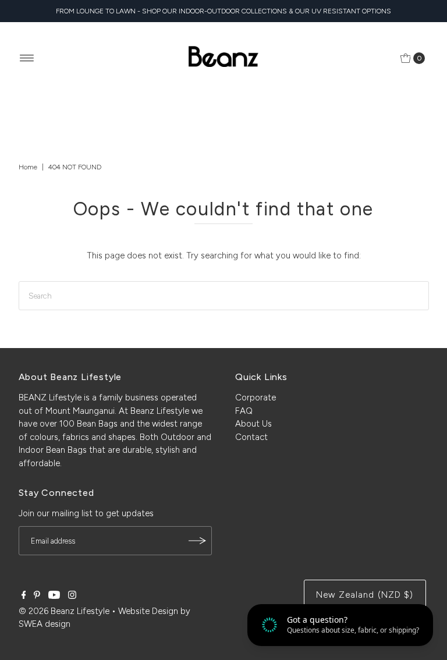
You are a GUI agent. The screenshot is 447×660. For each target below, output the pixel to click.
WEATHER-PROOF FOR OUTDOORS (223, 333)
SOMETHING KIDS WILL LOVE (223, 370)
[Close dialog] (23, 192)
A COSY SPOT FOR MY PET (224, 443)
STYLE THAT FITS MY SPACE (223, 407)
